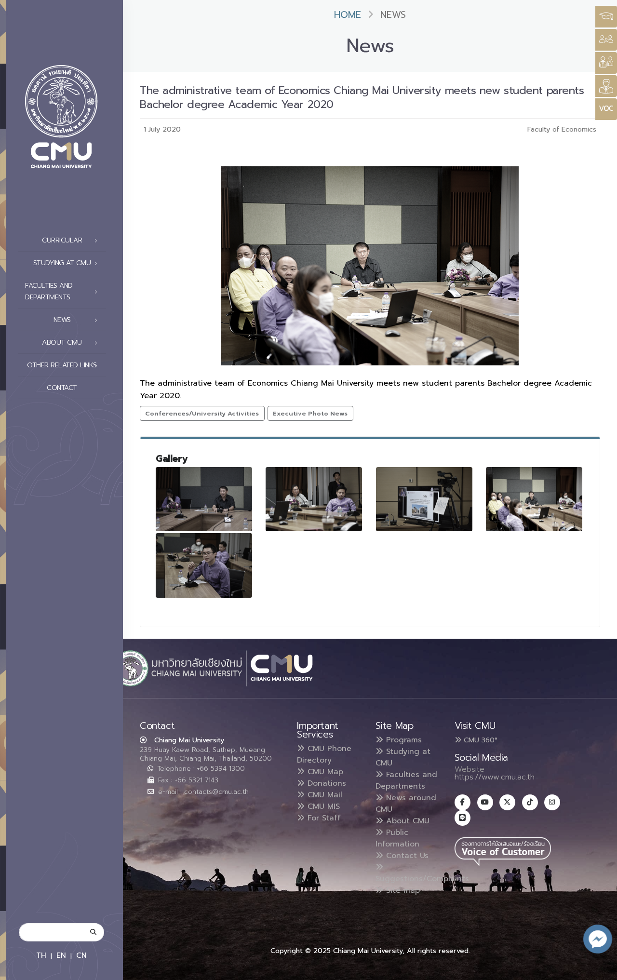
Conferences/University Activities (202, 413)
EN (61, 955)
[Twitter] (507, 802)
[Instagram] (552, 802)
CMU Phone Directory (324, 754)
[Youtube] (485, 802)
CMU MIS (322, 806)
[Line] (462, 818)
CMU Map (324, 772)
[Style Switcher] (606, 40)
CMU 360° (479, 740)
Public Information (397, 838)
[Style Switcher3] (606, 16)
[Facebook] (462, 802)
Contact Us (406, 855)
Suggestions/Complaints (422, 879)
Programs (402, 740)
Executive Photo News (310, 413)
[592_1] (534, 499)
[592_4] (314, 499)
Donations (325, 783)
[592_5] (424, 499)
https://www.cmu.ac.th (495, 777)
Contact (62, 388)
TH (41, 955)
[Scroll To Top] (600, 969)
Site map (401, 890)
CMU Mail (323, 795)
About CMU (406, 821)
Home (347, 15)
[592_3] (204, 499)
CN (81, 955)
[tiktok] (530, 802)
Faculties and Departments (406, 780)
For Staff (323, 818)
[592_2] (204, 565)
